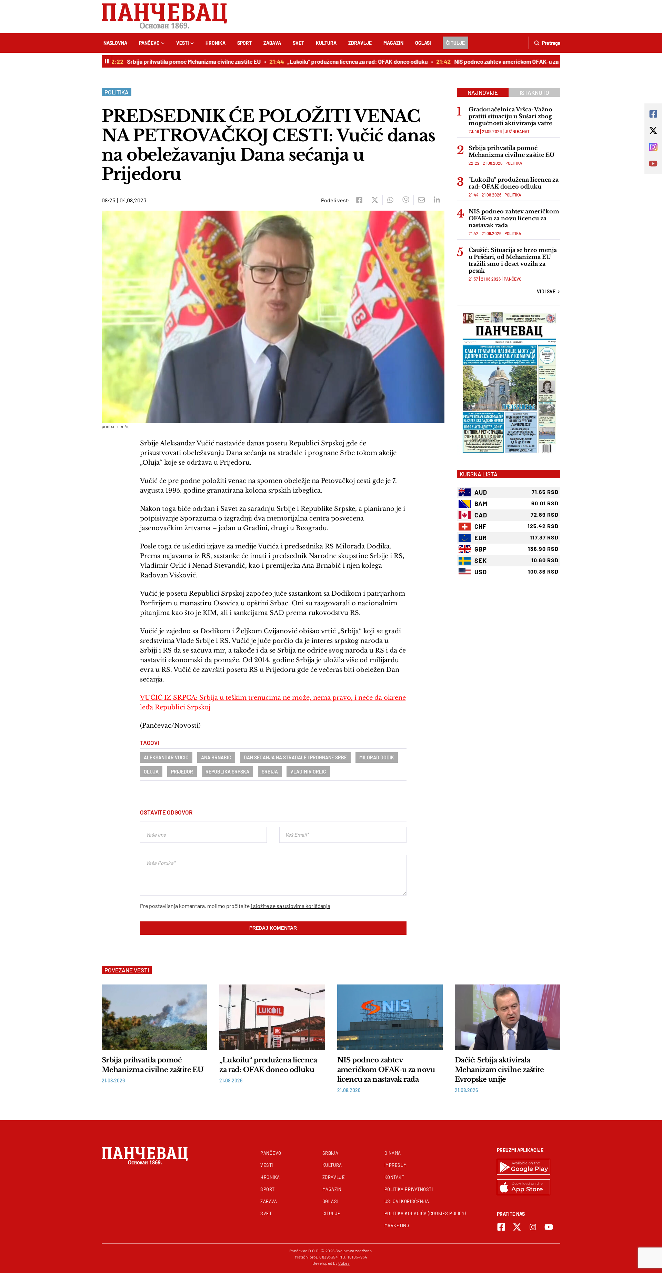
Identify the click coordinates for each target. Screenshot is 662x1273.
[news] (154, 1017)
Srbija (270, 772)
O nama (392, 1153)
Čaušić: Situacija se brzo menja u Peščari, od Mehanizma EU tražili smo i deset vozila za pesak (513, 260)
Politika (116, 92)
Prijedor (182, 772)
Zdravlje (360, 43)
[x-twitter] (517, 1227)
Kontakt (394, 1177)
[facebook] (359, 200)
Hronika (215, 43)
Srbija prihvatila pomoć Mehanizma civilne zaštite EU (176, 61)
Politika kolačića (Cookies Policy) (425, 1213)
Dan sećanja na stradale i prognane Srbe (295, 757)
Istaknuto (534, 92)
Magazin (393, 43)
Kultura (326, 43)
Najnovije (483, 92)
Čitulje (455, 43)
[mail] (421, 200)
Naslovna (115, 43)
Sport (244, 43)
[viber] (405, 200)
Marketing (397, 1225)
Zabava (272, 43)
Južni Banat (517, 131)
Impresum (395, 1165)
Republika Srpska (227, 772)
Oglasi (423, 43)
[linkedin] (436, 200)
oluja (151, 772)
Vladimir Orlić (308, 772)
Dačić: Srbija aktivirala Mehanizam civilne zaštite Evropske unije (499, 1069)
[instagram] (533, 1227)
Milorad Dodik (376, 757)
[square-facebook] (501, 1227)
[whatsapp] (390, 200)
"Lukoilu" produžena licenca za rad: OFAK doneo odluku (514, 183)
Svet (298, 43)
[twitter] (374, 200)
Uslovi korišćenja (406, 1201)
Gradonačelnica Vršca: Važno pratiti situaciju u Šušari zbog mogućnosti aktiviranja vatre (510, 116)
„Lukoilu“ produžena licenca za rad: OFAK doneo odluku (340, 61)
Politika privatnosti (408, 1189)
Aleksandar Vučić (166, 757)
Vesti (182, 43)
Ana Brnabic (216, 757)
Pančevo (149, 43)
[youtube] (548, 1227)
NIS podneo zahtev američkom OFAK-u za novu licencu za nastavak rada (528, 61)
